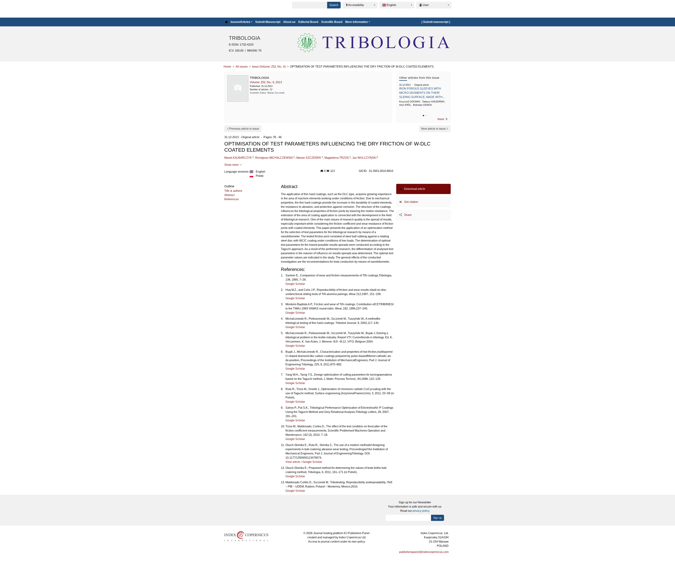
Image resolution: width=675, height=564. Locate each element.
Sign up (437, 517)
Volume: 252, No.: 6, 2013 (266, 82)
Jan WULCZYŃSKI (364, 157)
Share (407, 214)
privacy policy (421, 510)
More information (356, 21)
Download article (414, 188)
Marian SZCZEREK (308, 157)
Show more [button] (231, 164)
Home (227, 66)
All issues (242, 66)
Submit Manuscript (267, 21)
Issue (441, 119)
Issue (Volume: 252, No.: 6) (269, 66)
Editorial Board (308, 21)
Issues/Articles (240, 21)
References (231, 199)
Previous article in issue (244, 128)
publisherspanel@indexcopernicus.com (424, 551)
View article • (294, 461)
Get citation (410, 201)
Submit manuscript (435, 21)
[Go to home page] (226, 22)
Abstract (229, 195)
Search (333, 5)
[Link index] (246, 535)
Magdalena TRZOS (336, 157)
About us (289, 21)
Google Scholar (295, 283)
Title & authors (233, 190)
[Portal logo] (241, 9)
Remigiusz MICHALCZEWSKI (274, 157)
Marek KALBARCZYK (238, 157)
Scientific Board (331, 21)
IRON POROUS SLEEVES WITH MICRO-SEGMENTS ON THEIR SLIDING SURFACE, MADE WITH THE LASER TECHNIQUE (420, 93)
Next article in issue (433, 128)
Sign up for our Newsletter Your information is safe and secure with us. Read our (415, 506)
